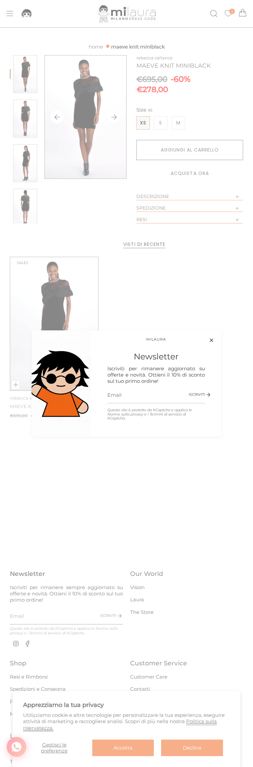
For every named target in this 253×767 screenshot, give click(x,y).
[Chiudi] (211, 340)
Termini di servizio (166, 414)
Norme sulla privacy (125, 414)
